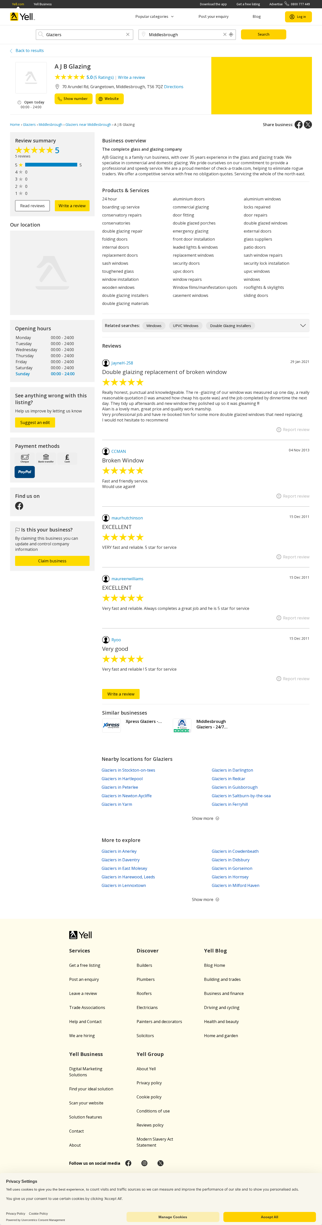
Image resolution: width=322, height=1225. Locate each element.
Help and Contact (85, 1021)
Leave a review (83, 993)
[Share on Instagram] (144, 1163)
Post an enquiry (84, 979)
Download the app (213, 4)
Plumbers (146, 979)
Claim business (52, 561)
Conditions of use (153, 1111)
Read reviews (32, 205)
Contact (76, 1131)
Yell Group (150, 1054)
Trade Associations (87, 1007)
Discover (148, 950)
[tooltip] (231, 34)
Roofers (144, 993)
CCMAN (118, 451)
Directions (173, 86)
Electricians (147, 1007)
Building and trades (222, 979)
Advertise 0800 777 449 (289, 4)
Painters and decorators (159, 1021)
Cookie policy (149, 1097)
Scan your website (86, 1103)
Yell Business (43, 4)
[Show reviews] (35, 151)
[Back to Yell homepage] (22, 17)
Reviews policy (150, 1125)
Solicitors (145, 1035)
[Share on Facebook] (299, 125)
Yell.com (18, 4)
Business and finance (224, 993)
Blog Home (214, 965)
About (75, 1145)
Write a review (131, 77)
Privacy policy (149, 1083)
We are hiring (82, 1035)
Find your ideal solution (91, 1089)
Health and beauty (221, 1021)
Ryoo (116, 640)
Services (79, 950)
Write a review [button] (72, 205)
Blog (257, 16)
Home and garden (221, 1035)
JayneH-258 (122, 363)
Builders (144, 965)
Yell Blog (215, 950)
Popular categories (151, 16)
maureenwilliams (127, 578)
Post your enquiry (213, 16)
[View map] (52, 273)
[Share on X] (308, 125)
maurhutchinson (127, 518)
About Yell (146, 1069)
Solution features (85, 1117)
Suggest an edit (35, 422)
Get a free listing (248, 4)
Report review (296, 429)
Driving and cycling (221, 1007)
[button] (128, 34)
